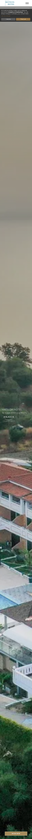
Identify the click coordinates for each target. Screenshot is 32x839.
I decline (8, 19)
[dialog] (16, 15)
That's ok (23, 19)
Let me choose (5, 16)
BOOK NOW (16, 833)
